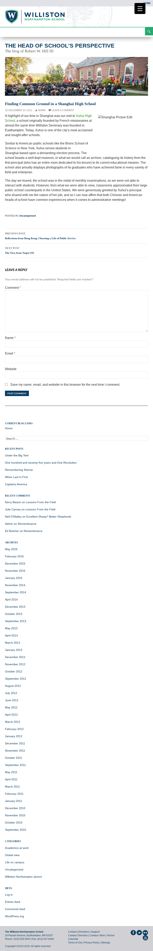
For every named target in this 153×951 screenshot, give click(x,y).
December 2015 (15, 563)
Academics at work (17, 847)
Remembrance (27, 523)
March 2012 (12, 721)
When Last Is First (16, 477)
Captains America (16, 484)
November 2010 (15, 815)
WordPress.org (14, 916)
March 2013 (12, 642)
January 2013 (13, 649)
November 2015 (15, 570)
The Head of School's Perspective (60, 46)
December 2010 (15, 808)
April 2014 (11, 599)
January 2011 (13, 801)
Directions (83, 931)
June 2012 (11, 700)
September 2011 (15, 765)
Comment (13, 287)
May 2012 (11, 707)
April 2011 (11, 779)
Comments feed (15, 909)
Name (10, 338)
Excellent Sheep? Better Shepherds (48, 516)
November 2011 (15, 750)
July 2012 (11, 693)
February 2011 (14, 793)
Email (10, 353)
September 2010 (15, 829)
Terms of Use (75, 942)
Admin (42, 110)
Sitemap (105, 942)
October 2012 (13, 671)
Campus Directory (78, 935)
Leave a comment (63, 110)
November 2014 (15, 585)
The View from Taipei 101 (19, 250)
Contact (72, 931)
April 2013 (11, 635)
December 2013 (15, 606)
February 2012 (14, 729)
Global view (12, 855)
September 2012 (15, 678)
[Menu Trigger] (139, 8)
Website (11, 369)
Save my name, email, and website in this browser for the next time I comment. (65, 384)
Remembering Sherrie (19, 469)
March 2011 (12, 786)
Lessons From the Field (41, 502)
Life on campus (14, 862)
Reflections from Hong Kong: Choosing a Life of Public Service (40, 236)
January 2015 (13, 578)
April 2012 (11, 714)
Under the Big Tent (16, 455)
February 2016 (14, 556)
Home (147, 3)
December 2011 (15, 743)
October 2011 (13, 757)
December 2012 (15, 657)
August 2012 (13, 685)
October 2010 (13, 822)
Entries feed (12, 901)
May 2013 (11, 628)
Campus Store (97, 935)
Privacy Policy (91, 942)
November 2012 (15, 664)
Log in (9, 894)
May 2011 (11, 772)
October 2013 (13, 613)
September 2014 (15, 592)
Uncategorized (27, 215)
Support (95, 931)
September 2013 (15, 621)
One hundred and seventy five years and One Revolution (41, 462)
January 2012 (13, 736)
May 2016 (11, 549)
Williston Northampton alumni (23, 876)
